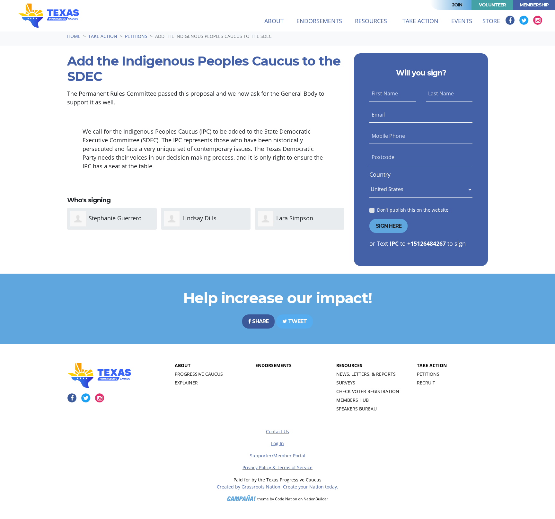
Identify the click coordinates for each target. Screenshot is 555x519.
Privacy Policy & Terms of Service (277, 467)
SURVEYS (345, 383)
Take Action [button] (424, 21)
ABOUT (182, 365)
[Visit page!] (510, 20)
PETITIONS (428, 374)
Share (260, 321)
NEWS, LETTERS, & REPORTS (366, 374)
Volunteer (492, 5)
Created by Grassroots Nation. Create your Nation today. (277, 487)
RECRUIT (426, 383)
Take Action (102, 36)
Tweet (297, 321)
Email (378, 114)
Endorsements (319, 21)
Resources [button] (371, 21)
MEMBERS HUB (352, 400)
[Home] (48, 15)
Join (457, 5)
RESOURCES (349, 365)
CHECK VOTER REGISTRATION (367, 391)
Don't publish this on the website (412, 210)
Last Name (441, 93)
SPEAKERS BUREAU (356, 409)
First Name (385, 93)
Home (74, 36)
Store (491, 21)
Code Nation (286, 499)
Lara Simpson (294, 218)
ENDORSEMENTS (273, 365)
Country (380, 174)
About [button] (274, 21)
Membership (534, 5)
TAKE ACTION (432, 365)
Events (461, 21)
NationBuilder (316, 499)
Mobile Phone (388, 135)
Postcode (383, 157)
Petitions (136, 36)
